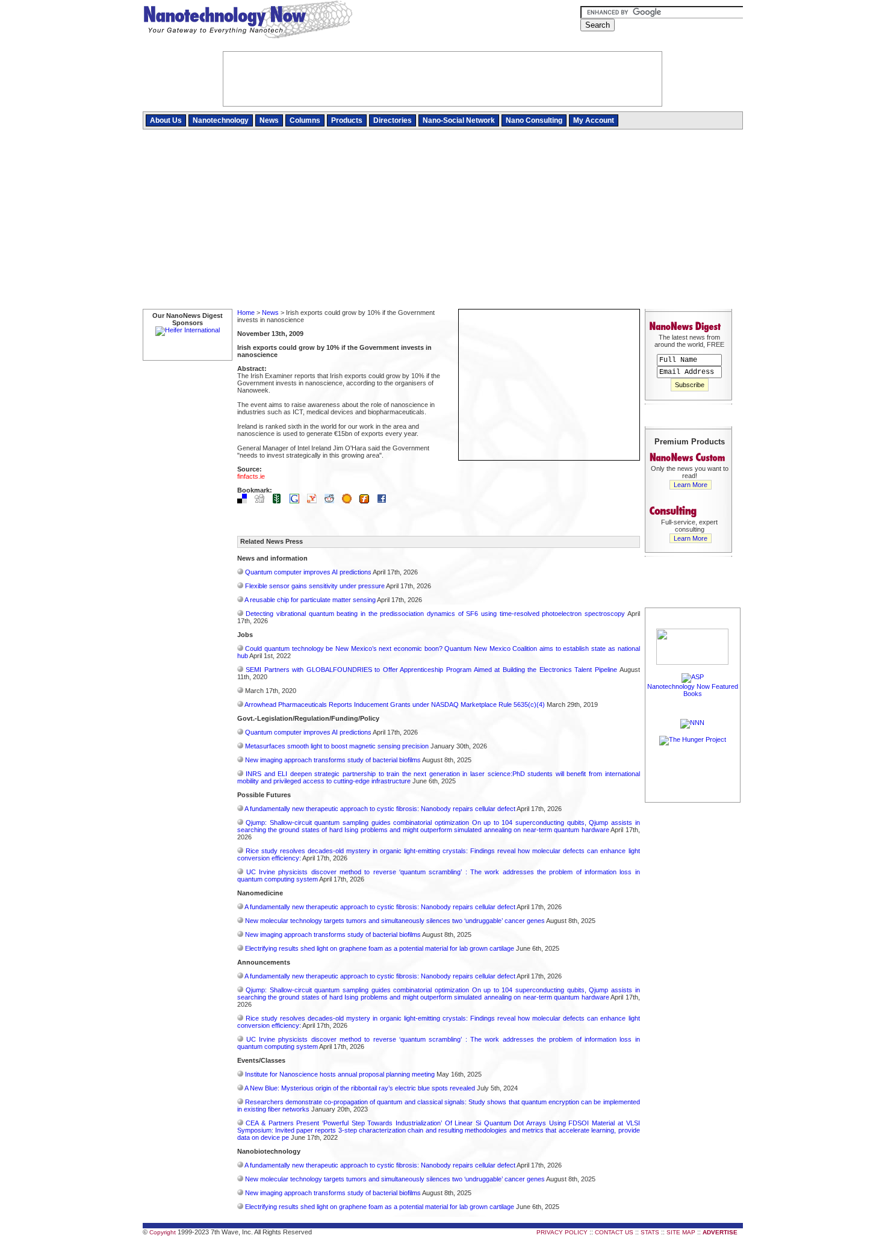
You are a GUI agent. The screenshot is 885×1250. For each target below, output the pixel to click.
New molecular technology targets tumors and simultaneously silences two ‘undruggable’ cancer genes (395, 920)
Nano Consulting (534, 120)
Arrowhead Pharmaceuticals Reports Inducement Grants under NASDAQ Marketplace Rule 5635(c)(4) (394, 704)
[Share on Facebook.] (385, 501)
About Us (166, 120)
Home (246, 312)
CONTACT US (614, 1232)
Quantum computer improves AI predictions (308, 572)
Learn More (690, 484)
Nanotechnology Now (248, 21)
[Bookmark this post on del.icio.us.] (245, 501)
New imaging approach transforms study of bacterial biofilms (333, 759)
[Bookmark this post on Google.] (297, 501)
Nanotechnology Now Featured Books (692, 690)
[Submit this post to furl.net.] (367, 501)
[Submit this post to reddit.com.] (332, 501)
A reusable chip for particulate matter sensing (310, 599)
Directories (392, 120)
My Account (593, 120)
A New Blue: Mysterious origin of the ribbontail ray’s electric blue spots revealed (359, 1088)
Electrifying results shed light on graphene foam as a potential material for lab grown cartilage (379, 948)
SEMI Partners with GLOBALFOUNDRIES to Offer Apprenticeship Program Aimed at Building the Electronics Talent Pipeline (431, 669)
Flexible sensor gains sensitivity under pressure (315, 585)
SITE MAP (680, 1232)
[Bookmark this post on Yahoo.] (315, 501)
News (269, 120)
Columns (305, 120)
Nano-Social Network (459, 120)
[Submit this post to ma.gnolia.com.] (350, 501)
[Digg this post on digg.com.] (262, 501)
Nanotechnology (221, 120)
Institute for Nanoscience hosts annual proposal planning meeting (340, 1074)
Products (346, 120)
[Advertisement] (443, 219)
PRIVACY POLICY (562, 1232)
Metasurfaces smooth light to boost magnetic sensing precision (337, 746)
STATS (650, 1232)
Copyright (162, 1232)
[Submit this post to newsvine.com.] (280, 501)
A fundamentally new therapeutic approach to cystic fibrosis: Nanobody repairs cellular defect (379, 808)
